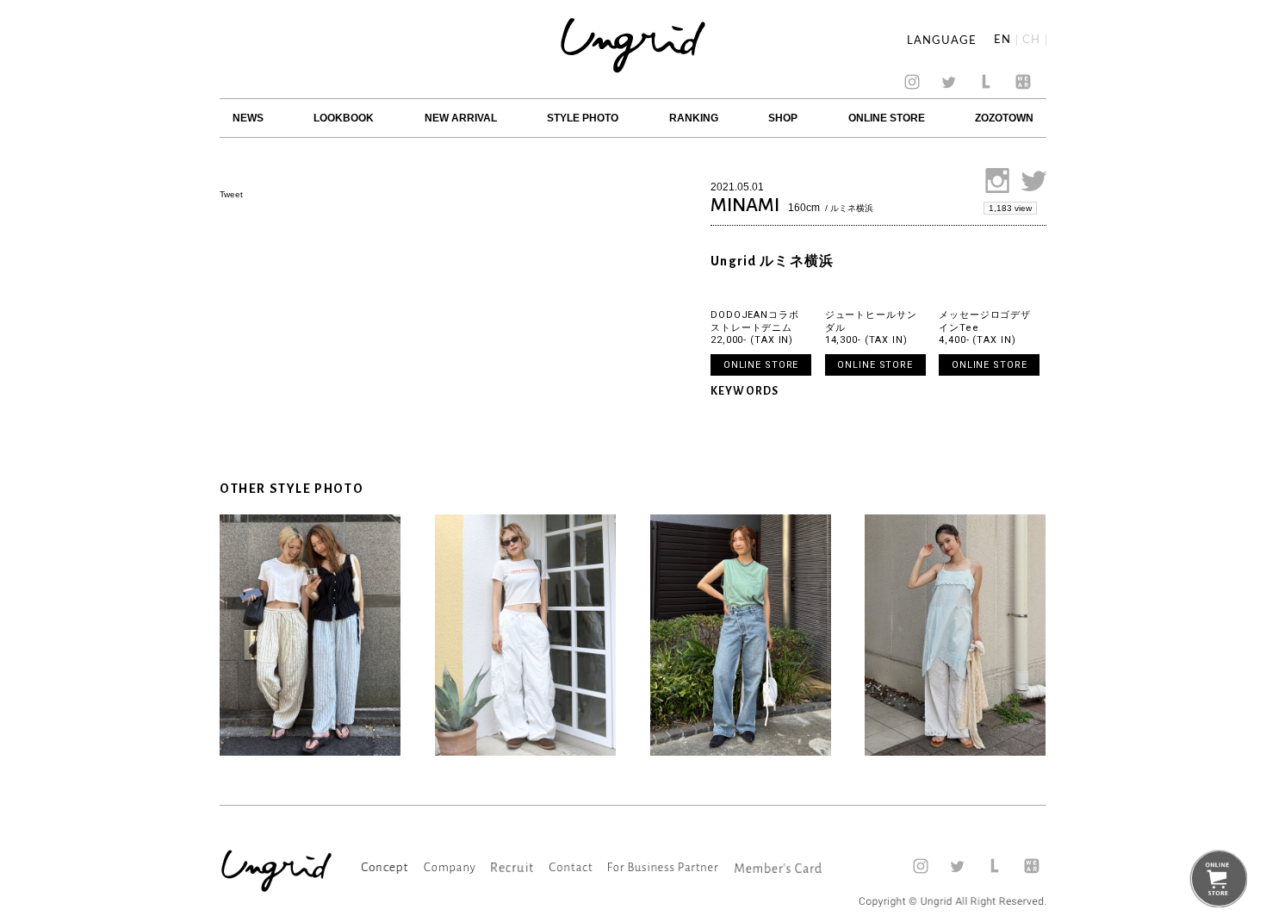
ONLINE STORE (886, 118)
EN (1002, 40)
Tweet (231, 194)
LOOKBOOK (343, 118)
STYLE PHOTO (582, 118)
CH (1031, 40)
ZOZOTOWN (1004, 118)
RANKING (693, 118)
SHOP (782, 118)
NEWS (248, 118)
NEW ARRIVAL (461, 118)
